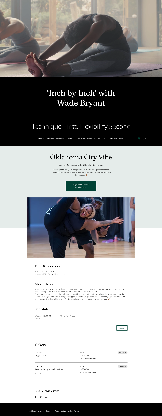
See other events (81, 187)
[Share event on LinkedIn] (46, 397)
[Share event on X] (41, 397)
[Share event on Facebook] (36, 397)
